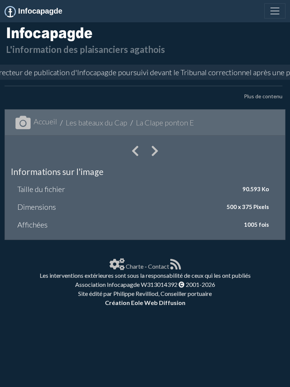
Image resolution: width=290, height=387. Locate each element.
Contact (158, 266)
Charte (134, 266)
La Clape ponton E (165, 122)
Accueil (45, 121)
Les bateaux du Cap (96, 122)
